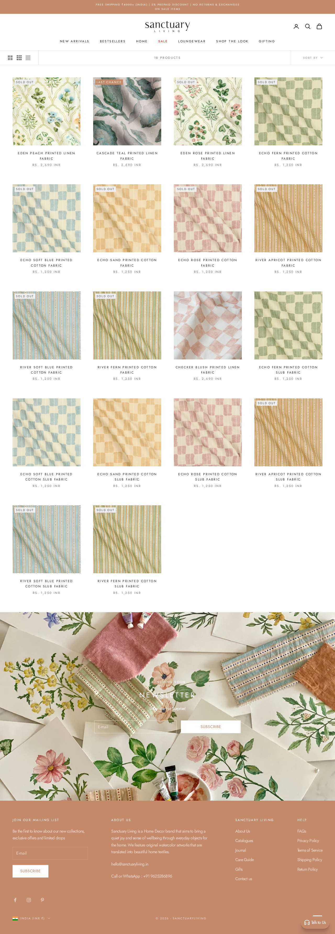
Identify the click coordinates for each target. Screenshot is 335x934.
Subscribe (205, 507)
